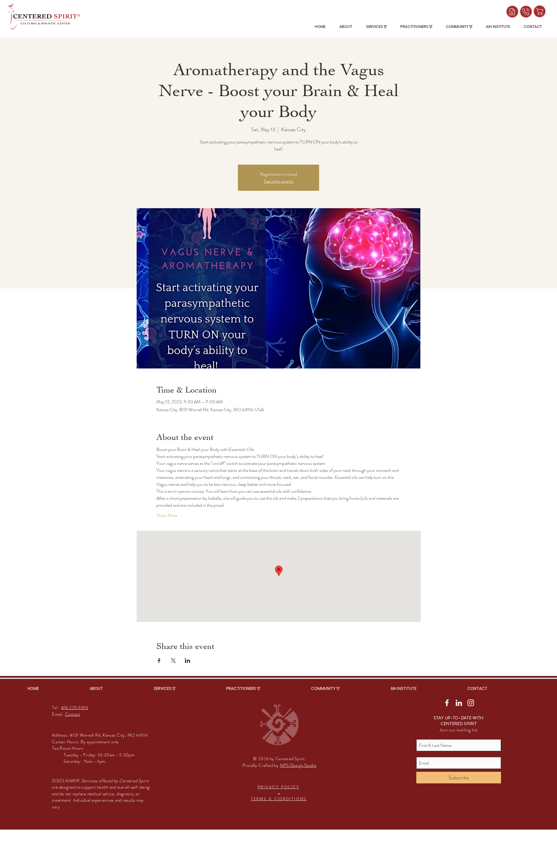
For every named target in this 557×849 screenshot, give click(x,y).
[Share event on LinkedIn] (187, 660)
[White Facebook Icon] (446, 702)
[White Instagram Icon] (470, 702)
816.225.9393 (74, 707)
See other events (278, 181)
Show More (166, 515)
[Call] (526, 11)
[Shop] (539, 11)
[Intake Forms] (512, 11)
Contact (72, 714)
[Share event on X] (173, 660)
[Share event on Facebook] (159, 660)
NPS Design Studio (298, 765)
